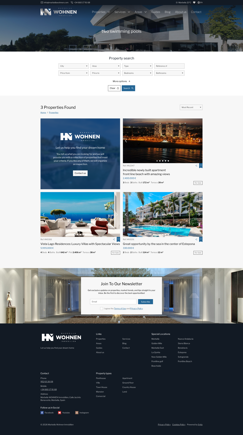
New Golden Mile (159, 357)
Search (126, 88)
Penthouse (101, 378)
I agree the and (123, 308)
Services (120, 12)
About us (180, 12)
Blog (168, 12)
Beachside (156, 366)
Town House (101, 387)
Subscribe (145, 302)
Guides (155, 12)
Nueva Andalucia (185, 339)
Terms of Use (120, 308)
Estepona (182, 352)
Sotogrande (183, 357)
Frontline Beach (185, 361)
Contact (196, 12)
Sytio (200, 424)
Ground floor (128, 382)
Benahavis (182, 348)
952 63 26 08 (46, 381)
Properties (98, 12)
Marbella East (157, 348)
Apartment (127, 378)
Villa (98, 382)
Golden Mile (156, 343)
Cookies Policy (178, 424)
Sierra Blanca (184, 343)
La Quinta (155, 352)
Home (43, 112)
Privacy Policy (136, 308)
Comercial (100, 396)
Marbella (155, 339)
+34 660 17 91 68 (48, 389)
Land (124, 391)
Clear (112, 88)
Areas (138, 12)
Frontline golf (157, 361)
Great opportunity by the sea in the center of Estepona (159, 244)
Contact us (80, 173)
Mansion (100, 391)
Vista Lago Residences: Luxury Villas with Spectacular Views (80, 244)
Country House (129, 387)
